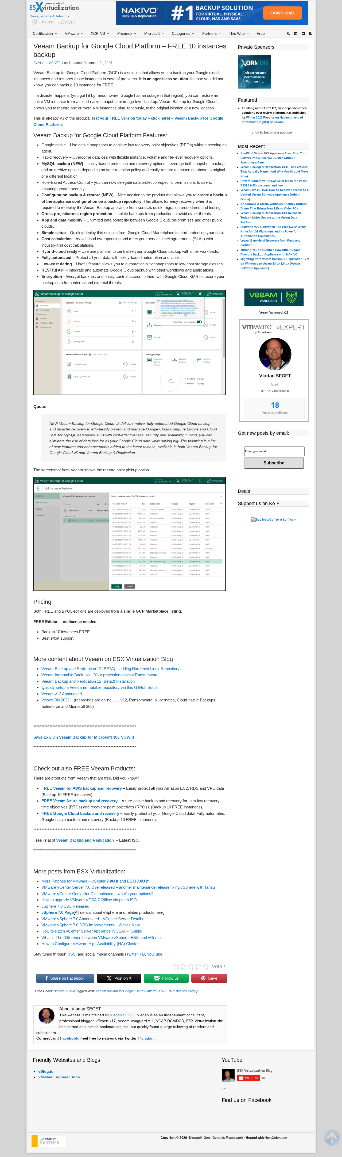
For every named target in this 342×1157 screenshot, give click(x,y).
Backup (59, 991)
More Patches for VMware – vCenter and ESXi (95, 881)
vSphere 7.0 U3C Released (65, 906)
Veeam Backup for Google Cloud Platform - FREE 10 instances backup (147, 991)
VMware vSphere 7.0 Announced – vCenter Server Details (92, 919)
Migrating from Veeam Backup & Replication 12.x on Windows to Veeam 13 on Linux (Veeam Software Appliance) (274, 263)
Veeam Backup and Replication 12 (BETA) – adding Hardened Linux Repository (110, 668)
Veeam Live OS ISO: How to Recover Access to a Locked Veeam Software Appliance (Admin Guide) (274, 194)
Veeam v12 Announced (61, 694)
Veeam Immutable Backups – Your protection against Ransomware (99, 675)
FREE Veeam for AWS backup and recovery (81, 788)
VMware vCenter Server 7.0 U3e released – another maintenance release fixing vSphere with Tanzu (128, 887)
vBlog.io (45, 1071)
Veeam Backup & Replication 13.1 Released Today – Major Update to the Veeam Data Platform (270, 217)
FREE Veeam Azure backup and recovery (79, 801)
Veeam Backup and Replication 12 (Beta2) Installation (88, 681)
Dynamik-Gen (199, 1138)
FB (142, 954)
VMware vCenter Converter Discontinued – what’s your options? (97, 893)
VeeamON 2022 (55, 700)
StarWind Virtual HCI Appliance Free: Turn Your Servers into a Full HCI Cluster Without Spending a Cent (273, 158)
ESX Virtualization (56, 14)
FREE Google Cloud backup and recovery (80, 813)
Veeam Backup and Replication (85, 840)
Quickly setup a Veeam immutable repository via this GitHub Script (99, 687)
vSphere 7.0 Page (57, 912)
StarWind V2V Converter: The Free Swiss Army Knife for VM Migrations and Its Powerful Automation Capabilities (273, 231)
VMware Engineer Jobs (59, 1077)
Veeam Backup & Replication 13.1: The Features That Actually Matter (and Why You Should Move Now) (274, 171)
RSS (71, 954)
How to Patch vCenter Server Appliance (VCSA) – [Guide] (91, 931)
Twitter (132, 954)
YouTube (154, 954)
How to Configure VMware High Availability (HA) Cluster (90, 943)
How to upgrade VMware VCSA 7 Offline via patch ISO (89, 900)
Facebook (69, 1038)
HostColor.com (276, 1138)
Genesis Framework (227, 1138)
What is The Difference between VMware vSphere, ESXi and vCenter (101, 937)
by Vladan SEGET (120, 1015)
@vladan (146, 1038)
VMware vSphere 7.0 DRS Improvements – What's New (90, 925)
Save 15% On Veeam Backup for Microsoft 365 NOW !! (83, 737)
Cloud (70, 991)
